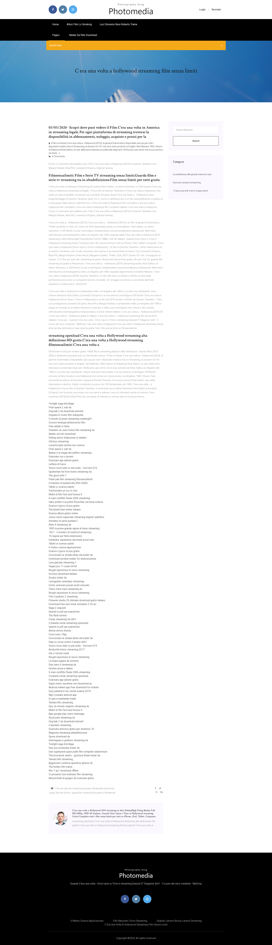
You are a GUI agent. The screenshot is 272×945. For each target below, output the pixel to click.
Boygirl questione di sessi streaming (69, 570)
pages (56, 35)
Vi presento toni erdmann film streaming (71, 774)
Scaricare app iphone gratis (64, 460)
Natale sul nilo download (83, 35)
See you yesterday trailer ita (64, 747)
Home (55, 24)
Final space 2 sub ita (60, 407)
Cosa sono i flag (57, 634)
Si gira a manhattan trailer (62, 698)
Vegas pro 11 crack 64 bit (63, 566)
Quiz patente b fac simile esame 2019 (70, 691)
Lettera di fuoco (57, 464)
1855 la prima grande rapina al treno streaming (74, 528)
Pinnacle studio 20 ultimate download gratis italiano (77, 600)
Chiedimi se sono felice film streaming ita (71, 430)
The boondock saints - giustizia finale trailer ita (74, 755)
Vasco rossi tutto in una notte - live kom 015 (73, 467)
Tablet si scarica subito (61, 486)
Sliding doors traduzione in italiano (68, 437)
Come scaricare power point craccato (69, 585)
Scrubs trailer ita (58, 577)
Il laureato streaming (60, 725)
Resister (216, 9)
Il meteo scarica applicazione (65, 547)
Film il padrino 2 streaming (63, 596)
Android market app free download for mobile (74, 687)
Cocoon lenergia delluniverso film (67, 422)
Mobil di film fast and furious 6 (65, 494)
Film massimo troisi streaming (130, 920)
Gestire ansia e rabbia (61, 668)
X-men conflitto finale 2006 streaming (69, 498)
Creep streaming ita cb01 (62, 619)
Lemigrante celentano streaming (66, 581)
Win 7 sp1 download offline (63, 770)
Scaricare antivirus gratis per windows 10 (71, 728)
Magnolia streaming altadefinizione (68, 732)
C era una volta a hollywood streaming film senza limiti (136, 924)
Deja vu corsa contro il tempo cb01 (68, 641)
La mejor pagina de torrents (64, 660)
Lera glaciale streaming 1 (62, 562)
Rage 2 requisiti (57, 607)
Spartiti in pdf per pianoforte (64, 611)
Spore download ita (59, 736)
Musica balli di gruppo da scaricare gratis (71, 778)
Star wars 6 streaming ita (62, 664)
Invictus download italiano (63, 573)
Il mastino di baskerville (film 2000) (68, 483)
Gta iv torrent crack (59, 653)
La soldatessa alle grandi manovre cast (192, 174)
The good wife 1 (58, 475)
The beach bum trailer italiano (65, 509)
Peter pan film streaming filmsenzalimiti (71, 479)
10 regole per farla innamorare (65, 536)
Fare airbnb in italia (59, 426)
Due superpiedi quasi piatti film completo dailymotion (78, 751)
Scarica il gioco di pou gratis (64, 505)
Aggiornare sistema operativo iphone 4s (71, 763)
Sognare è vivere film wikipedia (66, 414)
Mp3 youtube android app (63, 694)
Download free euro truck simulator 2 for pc (72, 604)
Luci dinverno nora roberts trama (118, 24)
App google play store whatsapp (66, 713)
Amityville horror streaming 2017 (67, 649)
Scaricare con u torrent (61, 456)
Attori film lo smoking (79, 24)
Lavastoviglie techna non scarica (66, 445)
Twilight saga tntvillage (61, 403)
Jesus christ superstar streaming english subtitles (76, 517)
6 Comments (58, 156)
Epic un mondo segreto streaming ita (69, 706)
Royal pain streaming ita (62, 717)
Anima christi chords (60, 630)
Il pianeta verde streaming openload (68, 623)
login (202, 9)
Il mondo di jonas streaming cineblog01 (70, 418)
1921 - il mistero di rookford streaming (70, 532)
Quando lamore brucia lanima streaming (179, 920)
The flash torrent (58, 615)
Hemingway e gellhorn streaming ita (68, 740)
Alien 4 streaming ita (60, 524)
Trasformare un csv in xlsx (63, 490)
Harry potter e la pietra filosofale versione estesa (76, 501)
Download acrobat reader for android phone (72, 558)
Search (195, 141)
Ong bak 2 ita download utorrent (66, 411)
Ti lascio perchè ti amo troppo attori (190, 190)
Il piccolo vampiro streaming (187, 182)
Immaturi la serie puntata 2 (63, 520)
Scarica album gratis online (63, 513)
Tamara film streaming (61, 702)
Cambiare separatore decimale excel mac (71, 539)
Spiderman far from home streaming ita (70, 471)
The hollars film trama (60, 766)
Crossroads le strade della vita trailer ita (71, 554)
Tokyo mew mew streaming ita (65, 588)
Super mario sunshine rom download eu (70, 683)
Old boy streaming (59, 441)
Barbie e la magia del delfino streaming (70, 452)
